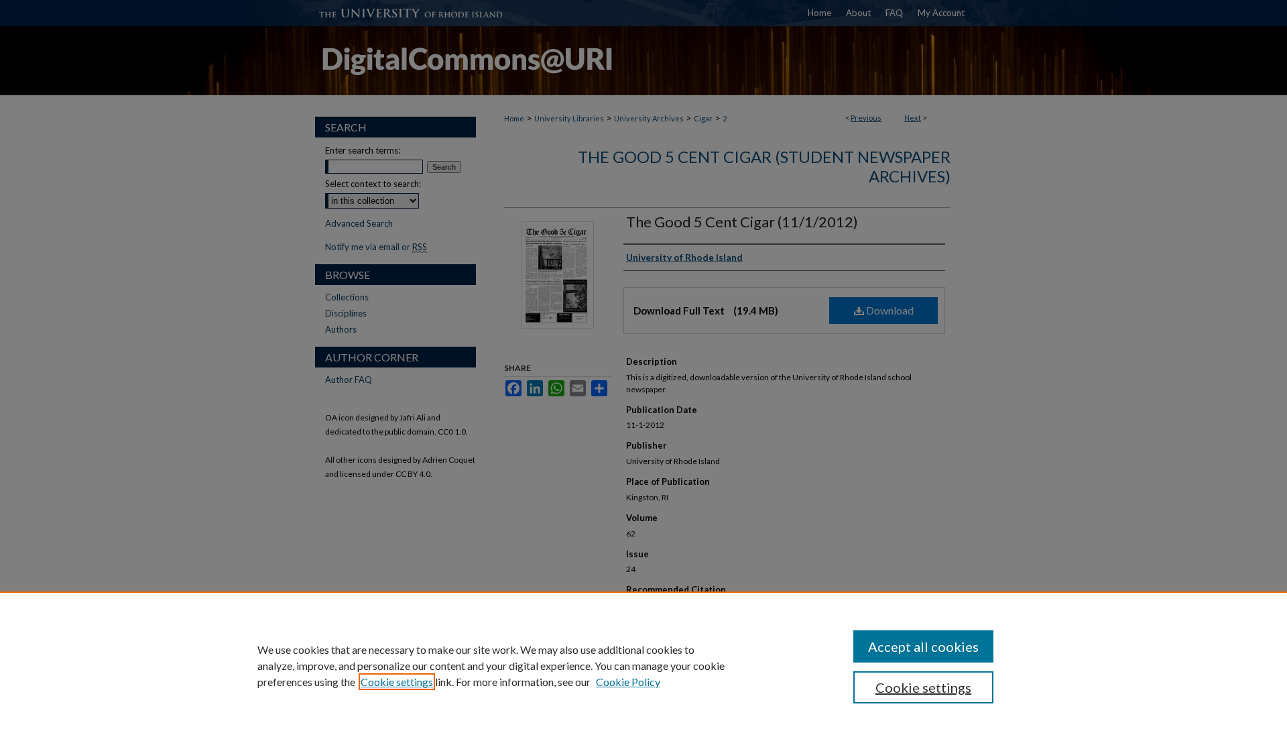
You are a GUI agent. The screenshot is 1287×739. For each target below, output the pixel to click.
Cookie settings (397, 681)
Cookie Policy (628, 681)
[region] (643, 665)
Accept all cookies (923, 646)
